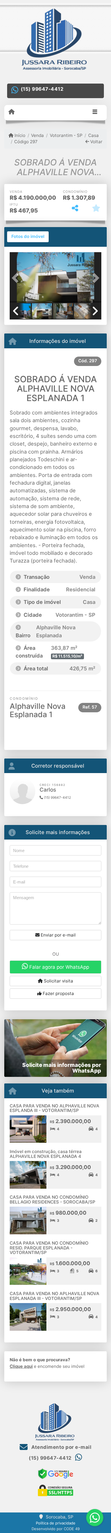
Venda (37, 135)
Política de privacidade (55, 1523)
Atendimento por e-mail (60, 1447)
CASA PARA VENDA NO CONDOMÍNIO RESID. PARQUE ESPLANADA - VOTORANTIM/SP (49, 1247)
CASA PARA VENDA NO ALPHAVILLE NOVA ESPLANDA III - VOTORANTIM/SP (54, 1108)
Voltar (95, 141)
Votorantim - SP (66, 135)
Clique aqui (21, 1366)
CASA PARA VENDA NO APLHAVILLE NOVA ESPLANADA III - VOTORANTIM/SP (54, 1296)
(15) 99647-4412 (42, 89)
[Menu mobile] (12, 112)
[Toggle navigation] (94, 112)
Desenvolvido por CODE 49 (56, 1528)
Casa (93, 135)
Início (19, 135)
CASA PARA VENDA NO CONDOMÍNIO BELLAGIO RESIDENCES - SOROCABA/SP (52, 1199)
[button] (16, 278)
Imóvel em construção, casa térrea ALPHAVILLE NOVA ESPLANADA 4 (46, 1154)
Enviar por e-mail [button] (58, 935)
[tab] (28, 236)
